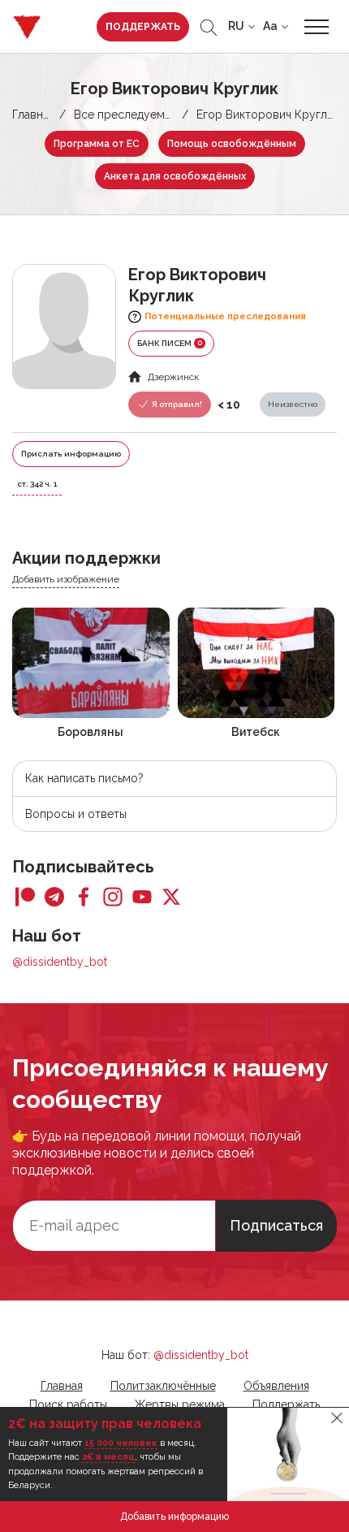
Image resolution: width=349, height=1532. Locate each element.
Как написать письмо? (84, 778)
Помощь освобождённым (231, 143)
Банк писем (169, 343)
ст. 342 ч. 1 (37, 483)
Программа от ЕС (97, 143)
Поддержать (143, 26)
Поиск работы (68, 1404)
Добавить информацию (174, 1516)
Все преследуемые (126, 114)
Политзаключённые (163, 1385)
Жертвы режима (180, 1404)
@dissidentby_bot (59, 961)
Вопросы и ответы (76, 813)
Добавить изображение (65, 579)
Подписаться (276, 1225)
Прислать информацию (71, 453)
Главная (33, 114)
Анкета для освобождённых (175, 176)
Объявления (276, 1385)
